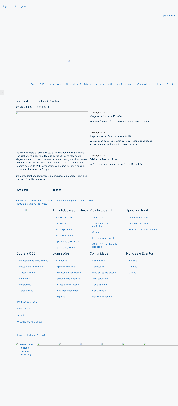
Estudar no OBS (64, 217)
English (6, 6)
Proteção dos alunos (139, 223)
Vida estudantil (104, 84)
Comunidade (144, 84)
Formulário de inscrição (68, 278)
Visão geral (98, 217)
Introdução (61, 260)
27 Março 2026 (97, 113)
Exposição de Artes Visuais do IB (110, 136)
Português (20, 6)
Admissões (55, 84)
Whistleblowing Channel (29, 322)
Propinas (60, 296)
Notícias (133, 260)
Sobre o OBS (37, 84)
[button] (2, 92)
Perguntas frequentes (67, 290)
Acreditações (26, 290)
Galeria (132, 272)
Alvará (21, 315)
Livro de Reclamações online (32, 335)
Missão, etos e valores (31, 266)
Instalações (25, 284)
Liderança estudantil (103, 238)
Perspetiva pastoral (139, 217)
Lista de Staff (24, 308)
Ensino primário (64, 229)
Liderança (24, 278)
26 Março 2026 (97, 132)
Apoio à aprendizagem (67, 241)
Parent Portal (168, 15)
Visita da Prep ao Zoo (103, 159)
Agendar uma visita (66, 266)
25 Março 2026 (97, 155)
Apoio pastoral (124, 84)
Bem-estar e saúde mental (143, 229)
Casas (95, 232)
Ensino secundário (65, 235)
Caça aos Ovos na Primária (106, 116)
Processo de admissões (68, 272)
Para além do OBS (65, 247)
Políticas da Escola (27, 302)
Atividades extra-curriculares (101, 224)
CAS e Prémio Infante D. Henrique (104, 245)
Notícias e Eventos (165, 84)
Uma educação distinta (78, 84)
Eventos (133, 266)
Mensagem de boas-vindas (33, 260)
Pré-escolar (62, 223)
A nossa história (27, 272)
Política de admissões (67, 284)
